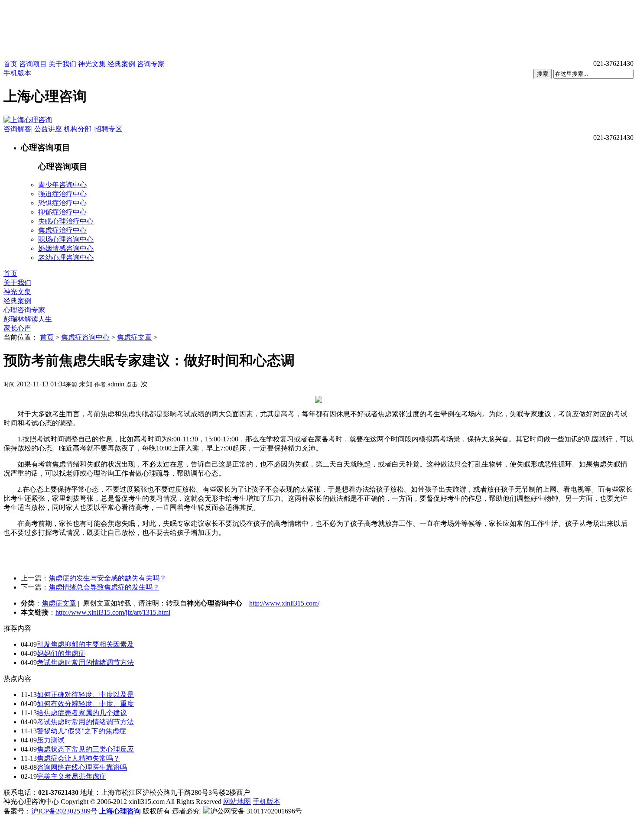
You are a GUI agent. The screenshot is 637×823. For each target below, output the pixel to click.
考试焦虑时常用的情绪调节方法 (85, 662)
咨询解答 (17, 129)
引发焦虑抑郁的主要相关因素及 (85, 644)
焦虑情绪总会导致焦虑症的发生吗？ (104, 587)
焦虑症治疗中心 (62, 230)
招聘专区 (108, 129)
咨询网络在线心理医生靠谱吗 (82, 767)
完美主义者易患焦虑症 (71, 776)
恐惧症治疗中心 (62, 203)
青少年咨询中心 (62, 184)
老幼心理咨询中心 (66, 257)
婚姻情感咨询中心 (66, 248)
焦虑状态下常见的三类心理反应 (85, 749)
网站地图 (237, 801)
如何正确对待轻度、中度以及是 (85, 694)
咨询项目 (33, 64)
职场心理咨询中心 (66, 239)
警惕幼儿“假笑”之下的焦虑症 (81, 731)
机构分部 (77, 129)
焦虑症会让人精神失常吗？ (78, 758)
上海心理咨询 (120, 811)
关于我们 (62, 64)
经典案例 (121, 64)
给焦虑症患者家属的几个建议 (82, 712)
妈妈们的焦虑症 (61, 653)
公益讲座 (48, 129)
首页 (10, 64)
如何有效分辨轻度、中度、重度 (85, 703)
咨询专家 (151, 64)
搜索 (542, 74)
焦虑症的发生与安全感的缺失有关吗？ (107, 578)
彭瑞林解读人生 (27, 319)
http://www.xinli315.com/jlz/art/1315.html (112, 612)
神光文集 (92, 64)
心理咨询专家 (24, 310)
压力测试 (51, 740)
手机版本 (17, 73)
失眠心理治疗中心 (66, 221)
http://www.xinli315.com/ (284, 603)
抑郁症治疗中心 (62, 212)
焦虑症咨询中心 (85, 337)
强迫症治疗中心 (62, 194)
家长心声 (17, 328)
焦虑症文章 (134, 337)
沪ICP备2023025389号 (64, 811)
